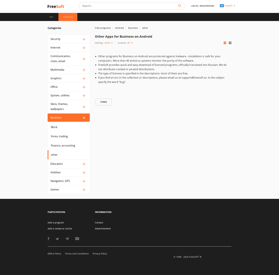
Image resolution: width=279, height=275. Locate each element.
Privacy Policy (100, 253)
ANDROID (68, 16)
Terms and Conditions (77, 253)
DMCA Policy (54, 253)
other (54, 154)
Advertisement (103, 228)
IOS (51, 16)
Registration (207, 6)
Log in (194, 6)
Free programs (103, 27)
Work (54, 127)
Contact (99, 222)
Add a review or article (60, 228)
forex (103, 102)
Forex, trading (59, 136)
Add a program (56, 222)
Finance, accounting (63, 145)
